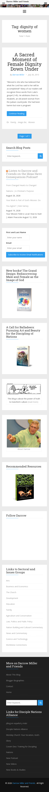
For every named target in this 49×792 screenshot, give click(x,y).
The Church (11, 592)
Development (12, 598)
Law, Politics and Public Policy (19, 621)
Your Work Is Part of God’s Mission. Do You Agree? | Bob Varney (23, 203)
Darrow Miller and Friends (23, 783)
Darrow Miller (18, 74)
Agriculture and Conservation (19, 615)
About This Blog (13, 674)
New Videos (11, 764)
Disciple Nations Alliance (17, 729)
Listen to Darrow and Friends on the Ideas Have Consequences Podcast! (24, 174)
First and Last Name (16, 232)
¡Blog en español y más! (16, 723)
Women (31, 122)
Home (9, 692)
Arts (8, 580)
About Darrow (24, 449)
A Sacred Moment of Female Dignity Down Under (24, 61)
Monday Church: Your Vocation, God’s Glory (22, 738)
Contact (9, 686)
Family (13, 122)
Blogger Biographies (15, 680)
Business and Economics (17, 586)
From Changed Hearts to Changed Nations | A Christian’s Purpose (21, 188)
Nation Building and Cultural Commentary (24, 627)
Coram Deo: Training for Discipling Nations (21, 749)
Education (10, 604)
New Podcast (12, 758)
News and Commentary (16, 633)
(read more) (33, 402)
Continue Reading (16, 113)
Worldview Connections (16, 645)
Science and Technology (16, 639)
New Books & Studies (15, 769)
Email (8, 243)
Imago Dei (22, 122)
